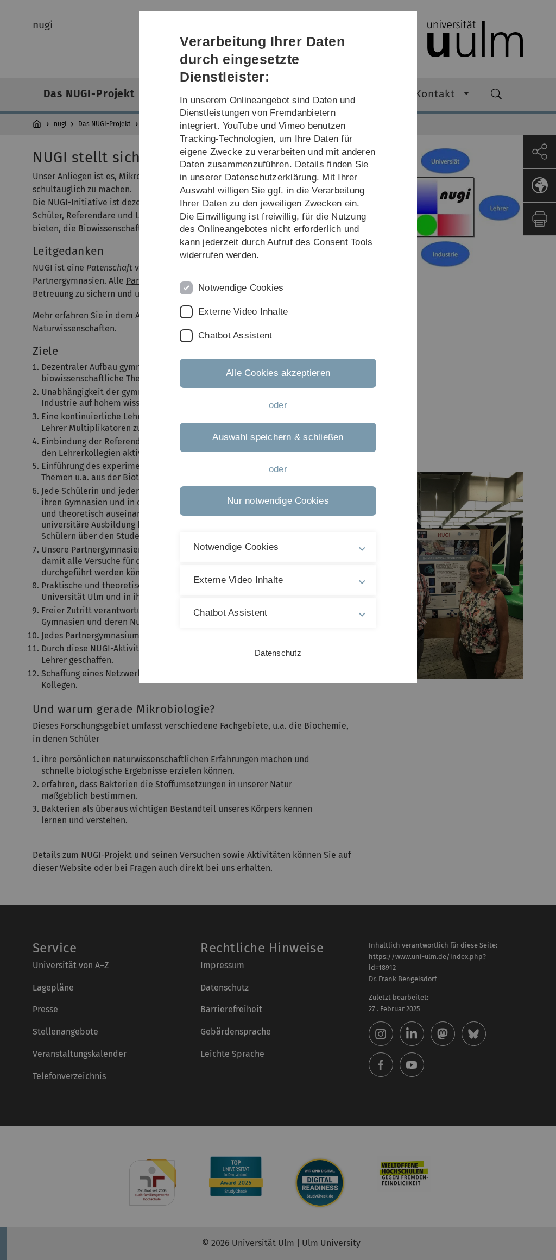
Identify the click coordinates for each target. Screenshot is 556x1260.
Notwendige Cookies (241, 288)
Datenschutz (278, 652)
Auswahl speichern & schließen (277, 437)
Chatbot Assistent (235, 335)
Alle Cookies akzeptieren (278, 373)
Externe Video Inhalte (243, 311)
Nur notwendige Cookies (278, 501)
